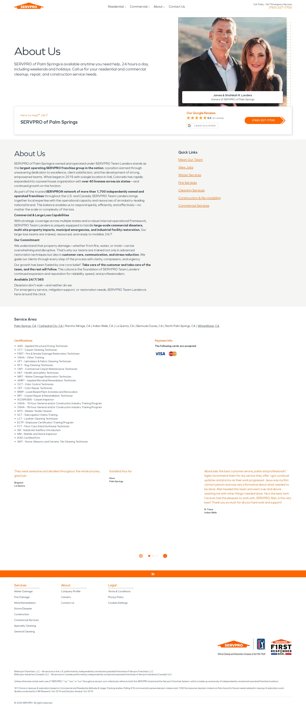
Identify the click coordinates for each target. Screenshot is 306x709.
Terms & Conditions (119, 591)
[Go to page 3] (157, 556)
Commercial (138, 6)
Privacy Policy (116, 597)
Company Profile (70, 591)
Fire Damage (22, 597)
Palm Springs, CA (25, 326)
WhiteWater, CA (208, 326)
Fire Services (187, 183)
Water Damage (23, 591)
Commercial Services (193, 205)
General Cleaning (24, 631)
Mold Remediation (25, 602)
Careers (66, 597)
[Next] (165, 556)
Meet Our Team (190, 160)
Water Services (189, 175)
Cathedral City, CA (51, 326)
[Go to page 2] (153, 556)
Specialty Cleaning (25, 625)
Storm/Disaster (23, 608)
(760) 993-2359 (280, 7)
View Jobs (185, 167)
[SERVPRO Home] (29, 6)
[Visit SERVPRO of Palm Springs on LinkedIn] (153, 573)
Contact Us (177, 6)
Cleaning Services (191, 190)
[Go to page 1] (149, 556)
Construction (21, 614)
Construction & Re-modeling (199, 198)
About (158, 6)
